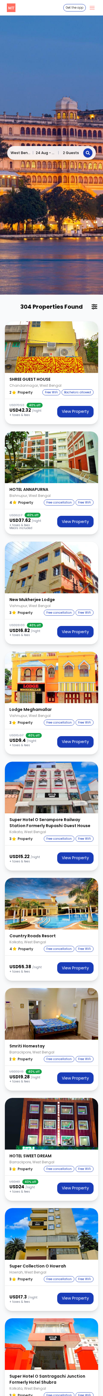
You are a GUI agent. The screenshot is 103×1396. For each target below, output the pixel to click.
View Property (75, 411)
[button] (51, 347)
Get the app (74, 7)
